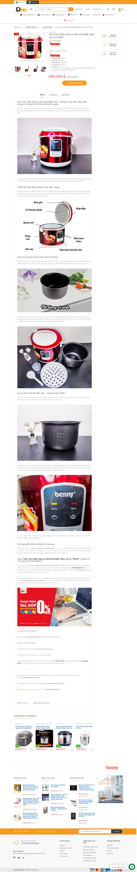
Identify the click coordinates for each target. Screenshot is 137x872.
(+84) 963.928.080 (47, 2)
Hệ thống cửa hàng (66, 848)
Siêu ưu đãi (69, 20)
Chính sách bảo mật (89, 858)
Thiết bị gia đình (28, 15)
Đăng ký (116, 831)
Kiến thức (79, 9)
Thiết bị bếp (44, 15)
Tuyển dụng (64, 853)
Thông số (53, 95)
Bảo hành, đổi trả (88, 850)
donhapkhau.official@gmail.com (66, 2)
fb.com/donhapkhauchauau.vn (55, 683)
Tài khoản (120, 2)
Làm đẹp (86, 15)
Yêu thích (110, 853)
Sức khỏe (96, 15)
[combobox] (51, 9)
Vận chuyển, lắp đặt (89, 852)
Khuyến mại (96, 9)
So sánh (64, 51)
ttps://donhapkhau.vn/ (52, 689)
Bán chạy (38, 723)
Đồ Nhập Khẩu (19, 870)
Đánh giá (65, 95)
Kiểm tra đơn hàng (108, 2)
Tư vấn (87, 9)
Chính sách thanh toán (90, 847)
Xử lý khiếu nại (87, 855)
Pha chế (73, 15)
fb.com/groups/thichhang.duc (30, 677)
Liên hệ (99, 2)
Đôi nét (86, 2)
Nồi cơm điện (47, 27)
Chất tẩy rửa (109, 15)
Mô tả (42, 95)
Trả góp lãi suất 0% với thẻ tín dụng (32, 580)
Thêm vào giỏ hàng (76, 83)
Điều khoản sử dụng (89, 861)
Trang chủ (17, 27)
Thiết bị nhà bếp (31, 27)
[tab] (42, 95)
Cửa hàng (93, 2)
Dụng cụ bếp (59, 15)
